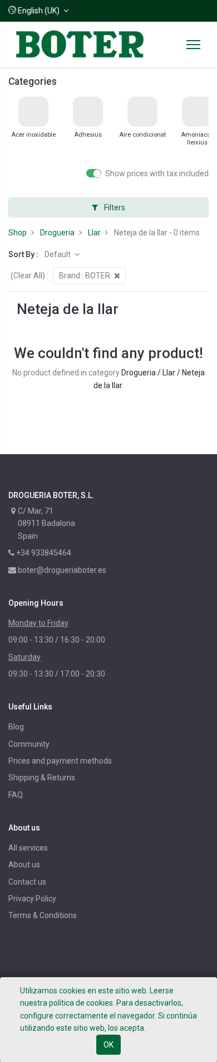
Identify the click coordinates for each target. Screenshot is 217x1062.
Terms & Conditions (42, 915)
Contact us (27, 881)
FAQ (15, 794)
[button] (38, 10)
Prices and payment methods (60, 760)
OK (108, 1044)
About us (24, 864)
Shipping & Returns (41, 777)
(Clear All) (28, 275)
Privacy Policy (32, 898)
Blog (16, 726)
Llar (94, 232)
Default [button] (58, 254)
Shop (17, 232)
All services (28, 847)
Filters (113, 207)
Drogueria (57, 232)
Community (29, 744)
